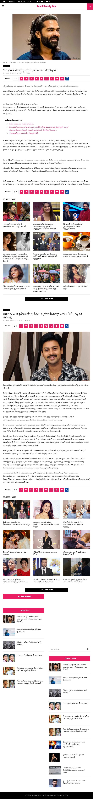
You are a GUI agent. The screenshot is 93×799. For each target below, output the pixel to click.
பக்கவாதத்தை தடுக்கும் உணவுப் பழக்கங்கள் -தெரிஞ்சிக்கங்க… (33, 130)
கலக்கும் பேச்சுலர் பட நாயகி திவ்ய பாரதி (75, 287)
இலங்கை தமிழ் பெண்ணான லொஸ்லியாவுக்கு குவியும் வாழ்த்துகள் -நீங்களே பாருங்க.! (44, 226)
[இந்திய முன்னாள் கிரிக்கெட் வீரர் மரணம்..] (9, 645)
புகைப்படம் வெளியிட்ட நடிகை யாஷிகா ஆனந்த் (73, 755)
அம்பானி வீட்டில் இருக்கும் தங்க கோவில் (14, 553)
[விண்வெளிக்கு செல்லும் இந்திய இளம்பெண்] (9, 632)
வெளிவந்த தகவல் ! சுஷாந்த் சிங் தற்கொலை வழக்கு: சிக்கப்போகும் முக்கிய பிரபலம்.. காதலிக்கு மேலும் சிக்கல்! (15, 257)
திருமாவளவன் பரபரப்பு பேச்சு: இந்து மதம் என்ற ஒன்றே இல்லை (30, 669)
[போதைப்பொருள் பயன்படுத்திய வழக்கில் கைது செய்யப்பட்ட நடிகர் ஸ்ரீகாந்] (9, 619)
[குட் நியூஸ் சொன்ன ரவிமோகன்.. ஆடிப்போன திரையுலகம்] (55, 783)
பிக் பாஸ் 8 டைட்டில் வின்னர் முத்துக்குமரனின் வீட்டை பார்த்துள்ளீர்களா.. (73, 226)
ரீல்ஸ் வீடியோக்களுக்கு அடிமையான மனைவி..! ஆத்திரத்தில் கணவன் (30, 681)
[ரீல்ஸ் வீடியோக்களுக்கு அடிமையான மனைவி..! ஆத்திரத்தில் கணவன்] (9, 684)
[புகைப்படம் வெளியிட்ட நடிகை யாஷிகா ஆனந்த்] (55, 757)
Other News (6, 66)
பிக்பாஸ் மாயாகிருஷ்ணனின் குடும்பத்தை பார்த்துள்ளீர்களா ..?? (15, 580)
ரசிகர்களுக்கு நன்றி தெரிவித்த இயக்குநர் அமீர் (74, 553)
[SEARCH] (87, 649)
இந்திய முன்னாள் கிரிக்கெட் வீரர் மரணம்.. (29, 643)
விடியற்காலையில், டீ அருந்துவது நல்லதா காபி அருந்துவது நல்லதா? (75, 254)
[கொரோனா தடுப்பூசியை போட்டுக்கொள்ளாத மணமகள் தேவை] (55, 770)
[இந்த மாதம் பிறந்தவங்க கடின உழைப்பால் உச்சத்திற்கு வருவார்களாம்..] (55, 745)
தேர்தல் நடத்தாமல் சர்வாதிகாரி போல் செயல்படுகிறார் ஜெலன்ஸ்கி (46, 580)
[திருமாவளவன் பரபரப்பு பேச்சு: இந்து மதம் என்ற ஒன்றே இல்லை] (9, 671)
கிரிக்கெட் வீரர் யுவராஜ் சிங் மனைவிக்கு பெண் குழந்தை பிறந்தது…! (73, 524)
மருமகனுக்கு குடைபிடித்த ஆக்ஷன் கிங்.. (24, 133)
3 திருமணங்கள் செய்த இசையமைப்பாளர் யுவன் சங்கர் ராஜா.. (16, 523)
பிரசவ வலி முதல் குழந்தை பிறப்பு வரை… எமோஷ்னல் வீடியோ (75, 580)
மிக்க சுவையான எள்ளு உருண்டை (21, 124)
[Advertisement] (69, 615)
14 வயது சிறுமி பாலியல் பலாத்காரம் (30, 655)
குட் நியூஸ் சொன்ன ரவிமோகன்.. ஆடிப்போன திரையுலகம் (75, 781)
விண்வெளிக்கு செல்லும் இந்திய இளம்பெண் (29, 630)
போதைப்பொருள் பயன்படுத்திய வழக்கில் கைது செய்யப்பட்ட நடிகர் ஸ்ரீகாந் (29, 618)
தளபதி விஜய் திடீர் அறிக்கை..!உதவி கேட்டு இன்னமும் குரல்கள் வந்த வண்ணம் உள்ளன (46, 288)
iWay (66, 795)
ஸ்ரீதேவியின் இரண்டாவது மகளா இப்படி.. (45, 553)
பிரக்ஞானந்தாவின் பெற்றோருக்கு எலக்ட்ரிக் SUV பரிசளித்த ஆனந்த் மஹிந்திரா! (45, 256)
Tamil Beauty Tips (46, 6)
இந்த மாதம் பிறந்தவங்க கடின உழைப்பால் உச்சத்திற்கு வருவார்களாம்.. (74, 744)
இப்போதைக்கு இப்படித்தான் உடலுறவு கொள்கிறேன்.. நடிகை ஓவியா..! (16, 287)
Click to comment (46, 298)
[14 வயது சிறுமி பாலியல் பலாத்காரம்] (9, 658)
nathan (7, 73)
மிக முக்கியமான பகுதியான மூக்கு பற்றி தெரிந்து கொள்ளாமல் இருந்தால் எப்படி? (39, 127)
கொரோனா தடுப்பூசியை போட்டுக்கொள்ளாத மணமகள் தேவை (74, 770)
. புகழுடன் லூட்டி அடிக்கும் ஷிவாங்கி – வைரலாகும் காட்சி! (14, 225)
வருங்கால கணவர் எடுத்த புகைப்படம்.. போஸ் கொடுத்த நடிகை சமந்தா (46, 524)
